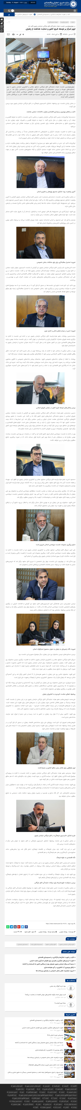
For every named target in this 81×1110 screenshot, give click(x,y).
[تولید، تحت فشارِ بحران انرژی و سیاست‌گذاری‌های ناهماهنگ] (40, 1067)
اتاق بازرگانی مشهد (51, 944)
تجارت (62, 1092)
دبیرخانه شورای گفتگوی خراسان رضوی (66, 1095)
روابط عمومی (43, 932)
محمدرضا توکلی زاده (36, 944)
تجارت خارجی (52, 1092)
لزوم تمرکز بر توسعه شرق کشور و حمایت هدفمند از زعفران (50, 29)
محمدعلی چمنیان (23, 944)
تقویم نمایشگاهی (32, 1092)
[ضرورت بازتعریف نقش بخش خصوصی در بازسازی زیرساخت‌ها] (40, 1059)
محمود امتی (58, 1104)
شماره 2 (55, 1098)
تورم (22, 1092)
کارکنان (66, 1107)
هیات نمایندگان (53, 22)
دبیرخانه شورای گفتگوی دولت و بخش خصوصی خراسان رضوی (36, 1095)
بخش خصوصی (72, 1092)
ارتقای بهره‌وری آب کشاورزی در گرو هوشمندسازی (59, 967)
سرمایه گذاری (73, 1098)
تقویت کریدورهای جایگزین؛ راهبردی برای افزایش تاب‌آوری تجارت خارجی (35, 14)
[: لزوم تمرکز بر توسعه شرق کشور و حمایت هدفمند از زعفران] (8, 34)
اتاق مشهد (59, 1089)
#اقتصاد (74, 1086)
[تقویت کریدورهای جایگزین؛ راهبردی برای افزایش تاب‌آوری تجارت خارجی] (40, 1030)
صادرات (74, 1101)
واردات (74, 1107)
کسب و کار (58, 1107)
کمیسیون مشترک (46, 1107)
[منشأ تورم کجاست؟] (40, 1006)
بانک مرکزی (21, 1089)
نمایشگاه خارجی (29, 1104)
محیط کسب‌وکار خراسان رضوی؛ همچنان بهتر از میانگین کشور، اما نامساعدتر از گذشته (48, 964)
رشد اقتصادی (12, 1095)
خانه (73, 22)
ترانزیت (43, 1092)
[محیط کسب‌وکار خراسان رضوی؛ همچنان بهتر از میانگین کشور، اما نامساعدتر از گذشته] (40, 1044)
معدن (39, 1104)
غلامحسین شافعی (52, 1101)
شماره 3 (46, 1098)
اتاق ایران (47, 1086)
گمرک (36, 1107)
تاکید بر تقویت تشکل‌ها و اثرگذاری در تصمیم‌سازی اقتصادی (56, 957)
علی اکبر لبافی (64, 1101)
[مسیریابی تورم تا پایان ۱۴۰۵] (40, 1037)
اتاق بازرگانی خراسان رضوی (66, 944)
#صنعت (66, 1086)
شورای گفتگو (36, 1098)
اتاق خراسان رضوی (71, 1089)
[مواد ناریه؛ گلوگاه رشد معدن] (40, 989)
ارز (39, 1089)
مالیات (27, 1101)
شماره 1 (63, 1098)
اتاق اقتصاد (56, 1086)
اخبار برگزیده (64, 22)
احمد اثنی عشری (48, 1089)
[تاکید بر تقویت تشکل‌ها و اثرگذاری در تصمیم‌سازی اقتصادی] (40, 1022)
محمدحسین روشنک (16, 1101)
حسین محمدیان (13, 1092)
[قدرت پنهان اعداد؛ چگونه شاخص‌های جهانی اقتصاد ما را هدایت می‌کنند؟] (40, 997)
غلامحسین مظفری (38, 1101)
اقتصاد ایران (31, 1089)
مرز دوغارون (48, 1104)
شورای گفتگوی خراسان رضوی (21, 1098)
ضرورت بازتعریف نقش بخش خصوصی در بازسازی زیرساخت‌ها (55, 971)
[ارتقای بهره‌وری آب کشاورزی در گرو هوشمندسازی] (40, 1052)
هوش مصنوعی (16, 1104)
